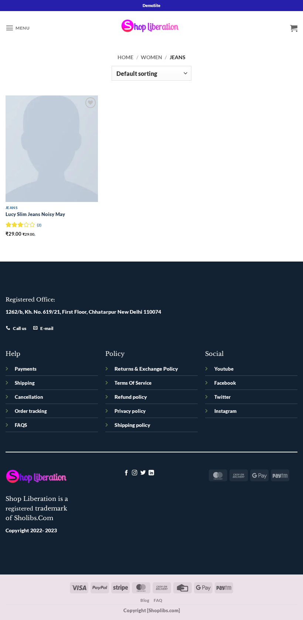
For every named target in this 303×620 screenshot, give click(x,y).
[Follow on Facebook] (126, 473)
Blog (144, 600)
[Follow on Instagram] (134, 473)
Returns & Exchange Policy (146, 368)
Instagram (225, 411)
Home (125, 57)
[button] (18, 27)
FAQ (158, 600)
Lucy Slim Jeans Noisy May (35, 214)
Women (151, 57)
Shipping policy (132, 425)
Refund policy (131, 397)
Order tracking (31, 411)
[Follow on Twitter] (143, 473)
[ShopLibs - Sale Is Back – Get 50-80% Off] (151, 27)
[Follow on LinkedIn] (151, 473)
